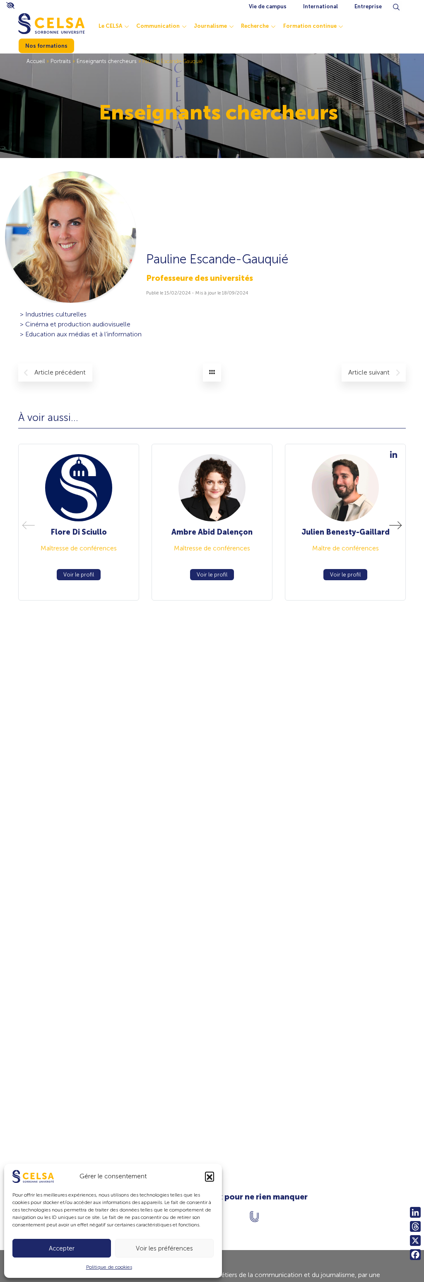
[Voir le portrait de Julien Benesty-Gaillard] (345, 487)
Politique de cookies (109, 1267)
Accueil (35, 61)
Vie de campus (268, 6)
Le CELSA (110, 26)
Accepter (62, 1248)
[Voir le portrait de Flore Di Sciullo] (78, 487)
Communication (158, 26)
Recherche (255, 26)
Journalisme (210, 26)
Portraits (61, 61)
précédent (60, 372)
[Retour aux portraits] (212, 372)
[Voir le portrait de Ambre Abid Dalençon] (211, 487)
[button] (209, 1176)
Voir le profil (78, 575)
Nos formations (46, 46)
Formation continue (310, 26)
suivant (369, 372)
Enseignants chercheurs (107, 61)
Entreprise (368, 6)
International (320, 6)
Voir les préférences (164, 1248)
